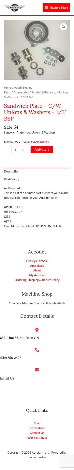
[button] (63, 26)
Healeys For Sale (37, 261)
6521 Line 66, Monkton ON (19, 338)
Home (8, 87)
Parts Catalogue (37, 437)
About (37, 270)
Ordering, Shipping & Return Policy (37, 280)
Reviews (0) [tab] (11, 179)
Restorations (37, 428)
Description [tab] (11, 171)
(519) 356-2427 (10, 358)
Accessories (21, 92)
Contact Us (37, 432)
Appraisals (37, 265)
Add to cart (42, 149)
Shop (37, 423)
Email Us (7, 378)
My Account (37, 275)
